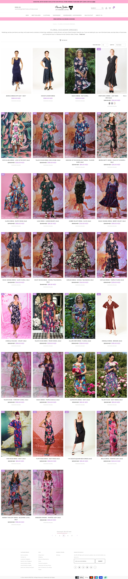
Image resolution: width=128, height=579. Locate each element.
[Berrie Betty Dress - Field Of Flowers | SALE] (112, 135)
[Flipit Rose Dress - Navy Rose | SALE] (48, 434)
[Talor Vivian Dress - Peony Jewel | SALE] (48, 316)
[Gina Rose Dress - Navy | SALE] (16, 434)
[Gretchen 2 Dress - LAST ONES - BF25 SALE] (112, 71)
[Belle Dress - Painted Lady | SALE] (112, 434)
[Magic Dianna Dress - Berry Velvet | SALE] (112, 196)
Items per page (96, 44)
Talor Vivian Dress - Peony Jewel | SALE (48, 341)
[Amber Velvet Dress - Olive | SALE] (80, 196)
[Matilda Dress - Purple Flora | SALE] (112, 255)
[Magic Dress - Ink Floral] (80, 71)
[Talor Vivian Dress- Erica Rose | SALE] (48, 135)
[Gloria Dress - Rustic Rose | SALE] (16, 196)
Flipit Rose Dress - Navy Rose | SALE (48, 458)
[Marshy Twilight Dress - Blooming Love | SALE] (16, 492)
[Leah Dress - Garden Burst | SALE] (48, 196)
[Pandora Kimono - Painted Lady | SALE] (48, 492)
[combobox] (96, 8)
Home (55, 24)
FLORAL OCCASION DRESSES (66, 24)
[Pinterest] (83, 567)
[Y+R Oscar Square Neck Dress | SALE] (80, 434)
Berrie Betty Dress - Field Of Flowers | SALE (112, 161)
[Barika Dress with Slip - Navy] (16, 71)
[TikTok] (87, 567)
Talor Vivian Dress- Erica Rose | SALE (48, 160)
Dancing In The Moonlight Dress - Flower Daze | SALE (80, 161)
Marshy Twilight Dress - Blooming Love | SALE (16, 518)
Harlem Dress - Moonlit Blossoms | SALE (80, 280)
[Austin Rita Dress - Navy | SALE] (80, 375)
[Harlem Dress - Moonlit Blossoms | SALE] (80, 255)
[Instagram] (79, 567)
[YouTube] (91, 567)
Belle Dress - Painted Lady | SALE (112, 458)
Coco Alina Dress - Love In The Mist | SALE (16, 160)
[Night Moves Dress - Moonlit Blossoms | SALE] (48, 255)
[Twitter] (95, 567)
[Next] (77, 535)
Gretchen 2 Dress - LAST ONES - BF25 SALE (113, 97)
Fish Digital (52, 577)
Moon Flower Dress (48, 96)
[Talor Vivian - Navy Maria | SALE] (112, 375)
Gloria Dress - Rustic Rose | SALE (16, 221)
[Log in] (106, 8)
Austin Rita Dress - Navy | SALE (80, 400)
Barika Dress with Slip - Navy (16, 96)
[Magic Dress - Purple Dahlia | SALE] (48, 375)
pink (114, 103)
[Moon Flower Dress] (48, 71)
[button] (104, 45)
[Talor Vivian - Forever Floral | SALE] (16, 375)
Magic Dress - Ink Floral (80, 96)
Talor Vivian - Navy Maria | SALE (112, 400)
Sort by (112, 44)
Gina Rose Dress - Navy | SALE (16, 458)
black (109, 103)
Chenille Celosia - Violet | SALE (16, 341)
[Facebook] (75, 567)
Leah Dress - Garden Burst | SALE (48, 221)
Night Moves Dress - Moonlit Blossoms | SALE (47, 281)
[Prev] (52, 535)
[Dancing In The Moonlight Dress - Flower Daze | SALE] (80, 135)
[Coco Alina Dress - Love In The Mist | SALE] (16, 135)
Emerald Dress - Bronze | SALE (112, 341)
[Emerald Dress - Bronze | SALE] (112, 316)
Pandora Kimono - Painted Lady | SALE (48, 517)
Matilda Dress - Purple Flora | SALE (112, 280)
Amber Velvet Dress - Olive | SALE (80, 221)
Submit (100, 561)
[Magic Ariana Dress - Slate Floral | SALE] (16, 255)
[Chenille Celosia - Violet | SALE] (16, 316)
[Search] (97, 8)
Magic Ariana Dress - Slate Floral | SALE (16, 280)
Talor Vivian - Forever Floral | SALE (16, 400)
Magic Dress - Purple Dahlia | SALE (47, 400)
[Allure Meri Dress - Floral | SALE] (80, 316)
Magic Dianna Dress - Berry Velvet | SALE (112, 221)
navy (112, 103)
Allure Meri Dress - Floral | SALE (80, 341)
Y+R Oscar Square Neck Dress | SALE (80, 458)
